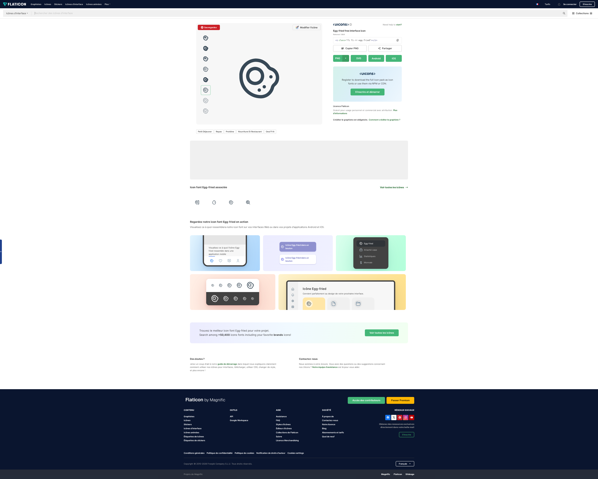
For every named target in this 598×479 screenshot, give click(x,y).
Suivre (279, 436)
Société (326, 410)
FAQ (278, 420)
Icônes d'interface (74, 4)
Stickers (58, 4)
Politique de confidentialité (220, 453)
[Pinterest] (399, 417)
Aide (278, 410)
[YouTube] (411, 417)
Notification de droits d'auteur (270, 453)
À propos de (328, 416)
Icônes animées (94, 4)
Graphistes (36, 4)
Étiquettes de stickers (194, 440)
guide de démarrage (227, 364)
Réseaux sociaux (404, 410)
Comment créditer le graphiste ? (384, 119)
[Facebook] (388, 417)
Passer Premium (400, 400)
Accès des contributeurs (366, 400)
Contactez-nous (330, 420)
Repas (219, 131)
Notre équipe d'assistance (325, 367)
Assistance (281, 416)
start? (399, 24)
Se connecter (570, 4)
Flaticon (398, 474)
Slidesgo (410, 474)
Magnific (385, 474)
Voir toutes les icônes (382, 332)
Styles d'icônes (283, 424)
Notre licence (328, 424)
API (231, 416)
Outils (233, 410)
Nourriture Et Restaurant (250, 131)
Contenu (189, 410)
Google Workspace (239, 420)
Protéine (230, 131)
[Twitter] (393, 417)
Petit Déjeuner (205, 131)
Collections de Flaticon (287, 432)
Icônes (47, 4)
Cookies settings (295, 453)
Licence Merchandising (287, 440)
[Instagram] (405, 417)
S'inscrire (587, 4)
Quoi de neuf (328, 436)
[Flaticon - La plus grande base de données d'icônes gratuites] (14, 4)
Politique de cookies (244, 453)
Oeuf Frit (270, 131)
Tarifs (547, 4)
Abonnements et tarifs (333, 432)
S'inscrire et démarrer (367, 91)
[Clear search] (557, 13)
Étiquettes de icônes (194, 436)
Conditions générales (194, 453)
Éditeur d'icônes (284, 428)
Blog (324, 428)
